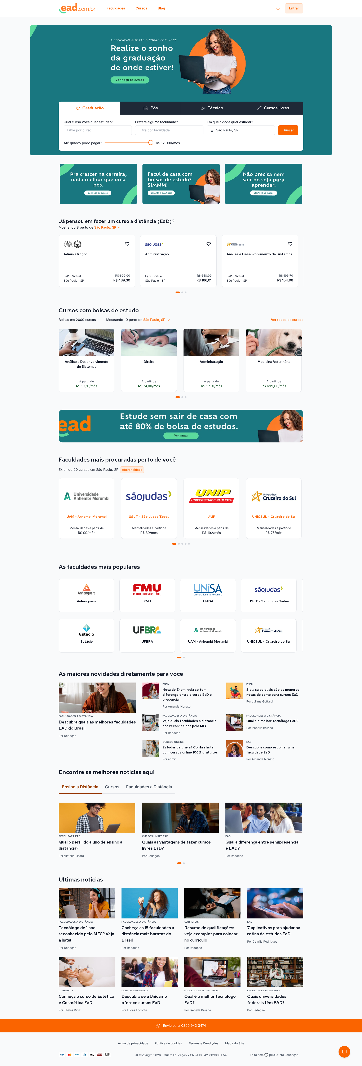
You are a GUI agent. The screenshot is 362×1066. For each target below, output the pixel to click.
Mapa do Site (234, 1043)
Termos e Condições (203, 1043)
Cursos (112, 786)
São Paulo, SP (105, 227)
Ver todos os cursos (287, 320)
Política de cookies (168, 1043)
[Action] (181, 426)
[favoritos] (278, 8)
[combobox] (98, 130)
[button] (344, 1052)
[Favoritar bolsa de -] (127, 244)
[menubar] (135, 8)
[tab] (178, 292)
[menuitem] (115, 8)
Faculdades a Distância (149, 786)
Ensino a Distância (80, 786)
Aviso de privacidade (133, 1043)
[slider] (150, 142)
